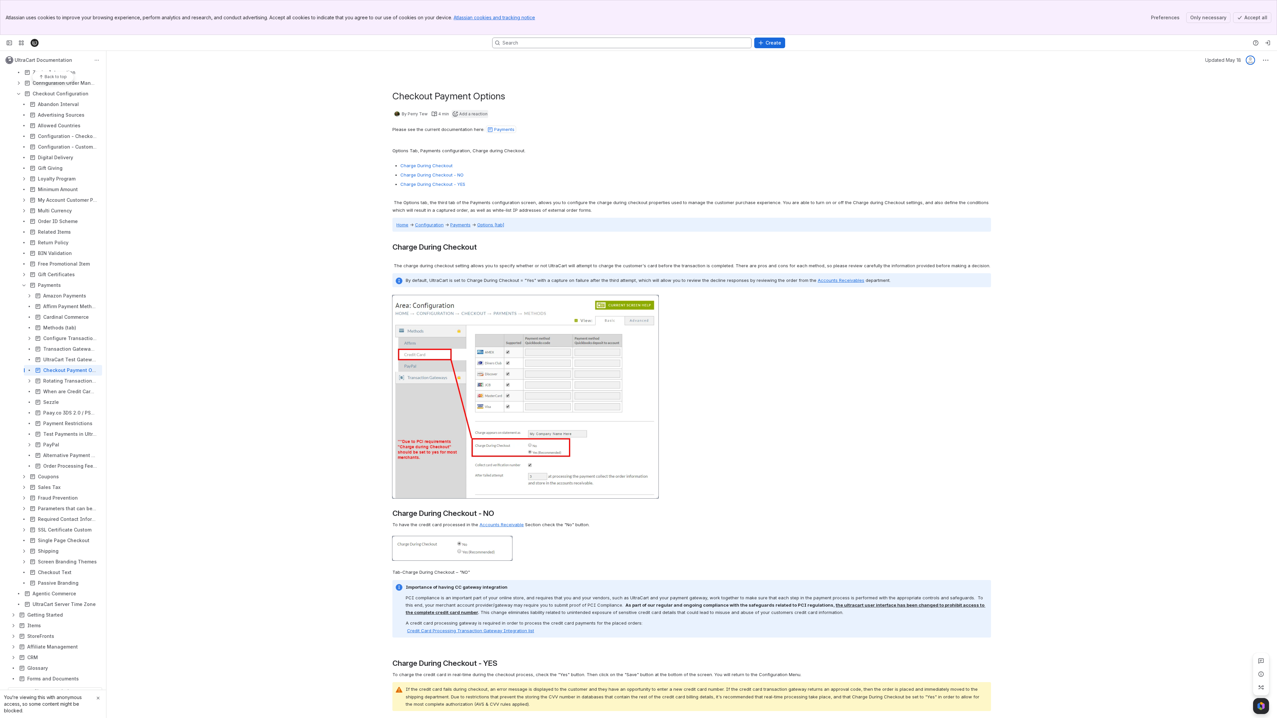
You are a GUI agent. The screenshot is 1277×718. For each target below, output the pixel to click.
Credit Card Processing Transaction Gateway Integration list (470, 630)
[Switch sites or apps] (21, 43)
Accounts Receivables (841, 280)
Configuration (429, 224)
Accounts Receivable (502, 524)
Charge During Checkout (426, 165)
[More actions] (97, 60)
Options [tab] (490, 224)
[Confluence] (34, 43)
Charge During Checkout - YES (432, 184)
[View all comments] (1261, 661)
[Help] (1255, 43)
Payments (460, 224)
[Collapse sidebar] (9, 43)
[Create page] (1261, 687)
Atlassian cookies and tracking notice (494, 17)
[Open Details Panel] (1261, 674)
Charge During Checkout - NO (432, 175)
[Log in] (1267, 43)
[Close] (98, 698)
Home (402, 224)
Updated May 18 (1223, 60)
